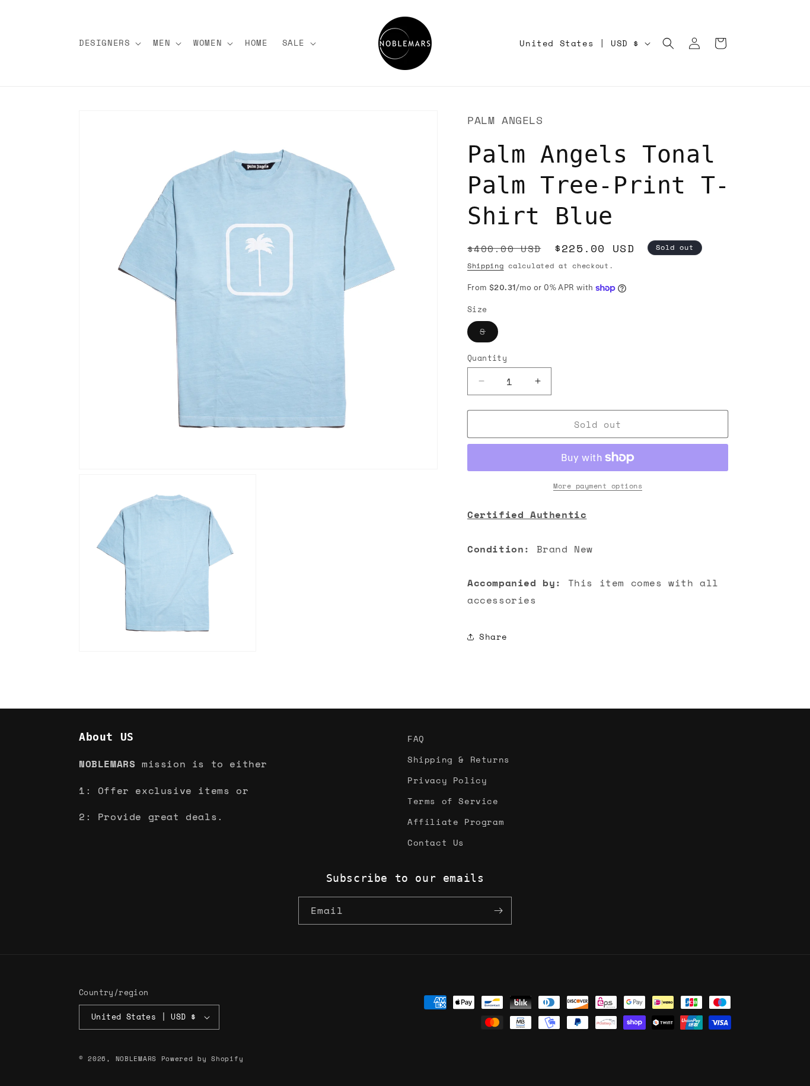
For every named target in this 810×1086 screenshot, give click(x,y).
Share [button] (493, 636)
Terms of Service (453, 801)
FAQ (416, 738)
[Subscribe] (498, 911)
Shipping (485, 265)
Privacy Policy (447, 780)
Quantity (487, 357)
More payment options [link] (597, 486)
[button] (109, 42)
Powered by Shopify (202, 1058)
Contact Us (435, 843)
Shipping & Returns (458, 759)
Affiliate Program (455, 821)
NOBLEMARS (136, 1058)
